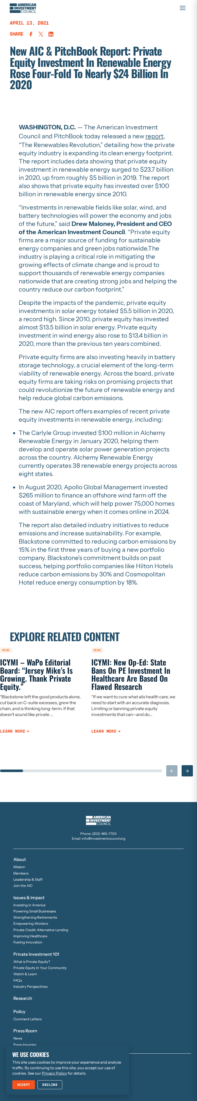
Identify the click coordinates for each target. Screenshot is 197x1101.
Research (22, 998)
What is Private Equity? (31, 962)
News (17, 1038)
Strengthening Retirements (35, 917)
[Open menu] (182, 8)
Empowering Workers (30, 923)
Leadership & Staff (28, 879)
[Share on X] (40, 34)
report (154, 136)
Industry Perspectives (30, 986)
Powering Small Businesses (34, 911)
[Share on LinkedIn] (50, 34)
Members (20, 873)
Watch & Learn (25, 974)
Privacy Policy (54, 1073)
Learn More (12, 731)
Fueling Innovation (27, 942)
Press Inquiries (24, 1045)
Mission (19, 867)
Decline (49, 1085)
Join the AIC (23, 886)
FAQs (17, 980)
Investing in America (29, 905)
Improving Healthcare (30, 936)
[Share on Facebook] (30, 34)
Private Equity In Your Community (40, 968)
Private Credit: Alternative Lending (40, 930)
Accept (23, 1085)
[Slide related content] (11, 771)
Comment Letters (27, 1019)
